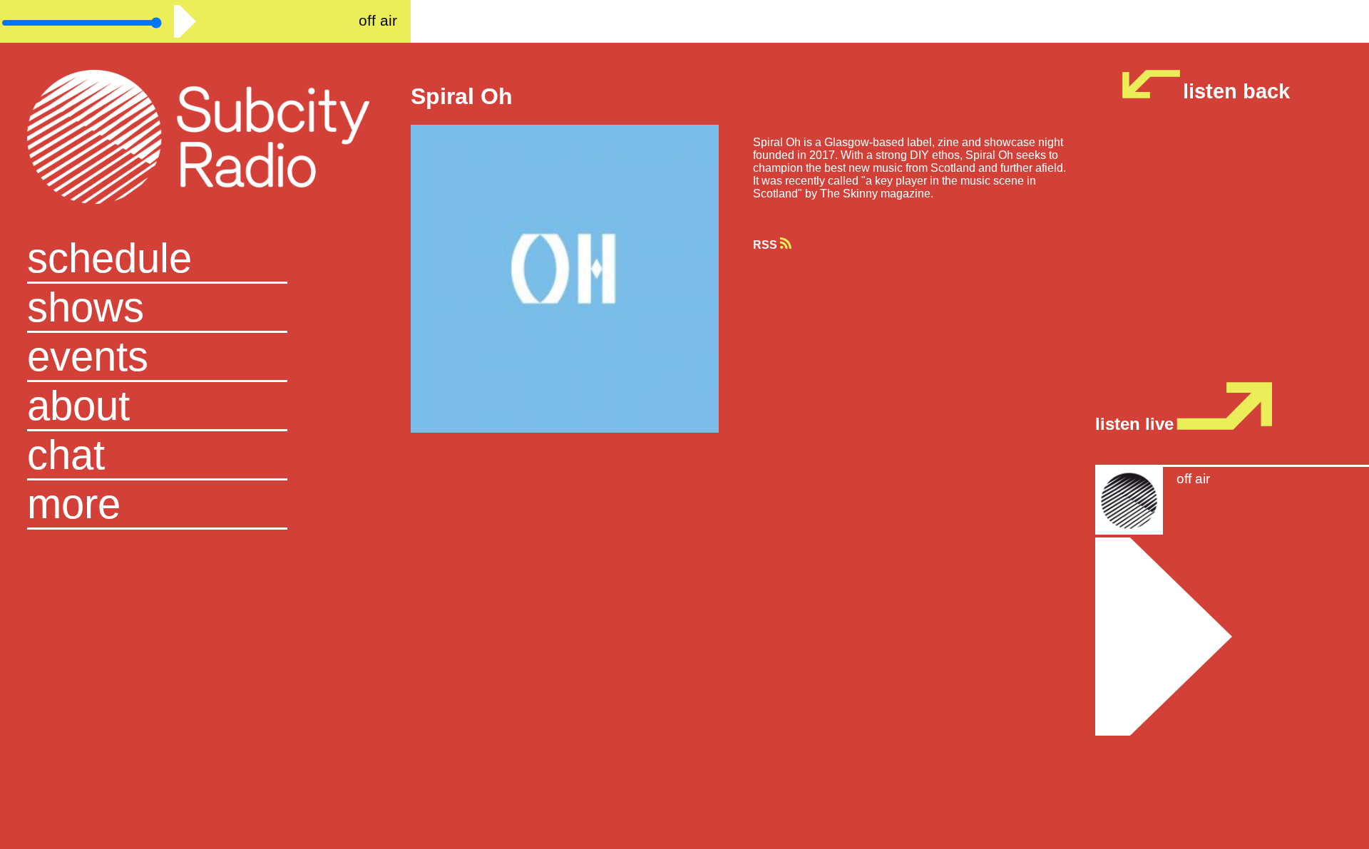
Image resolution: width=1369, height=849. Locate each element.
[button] (205, 505)
